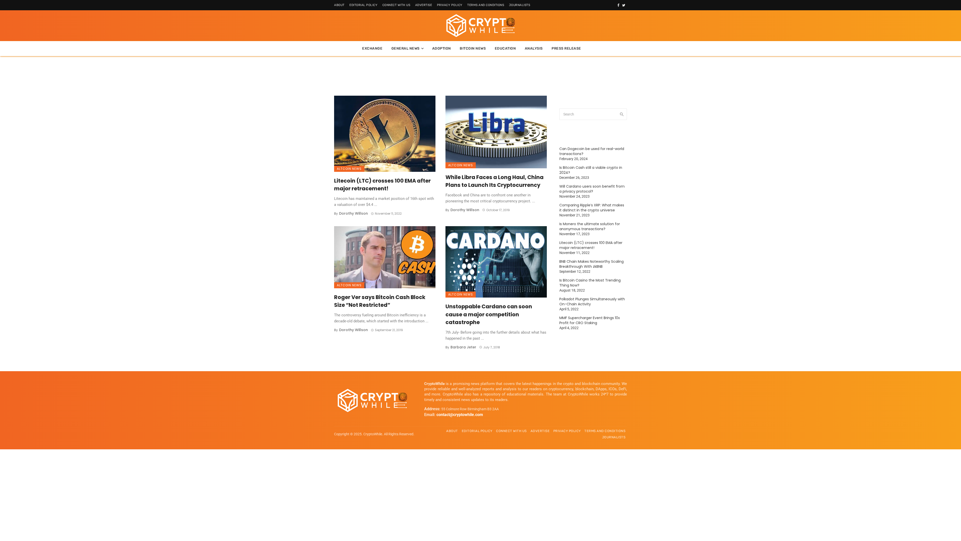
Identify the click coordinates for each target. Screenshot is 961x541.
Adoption (441, 48)
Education (505, 48)
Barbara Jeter (463, 347)
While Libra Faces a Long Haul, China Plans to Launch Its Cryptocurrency (494, 181)
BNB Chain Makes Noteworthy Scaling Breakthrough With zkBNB (591, 264)
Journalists (519, 5)
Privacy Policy (449, 5)
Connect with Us (396, 5)
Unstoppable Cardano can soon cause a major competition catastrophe (488, 314)
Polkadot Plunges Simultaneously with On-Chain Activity (592, 302)
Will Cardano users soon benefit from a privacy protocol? (592, 189)
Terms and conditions (485, 5)
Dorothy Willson (353, 213)
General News (405, 48)
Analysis (534, 48)
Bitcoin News (473, 48)
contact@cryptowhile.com (459, 414)
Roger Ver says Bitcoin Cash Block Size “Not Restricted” (379, 301)
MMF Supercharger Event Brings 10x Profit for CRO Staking (589, 320)
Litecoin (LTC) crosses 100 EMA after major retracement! (382, 184)
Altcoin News (349, 169)
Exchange (372, 48)
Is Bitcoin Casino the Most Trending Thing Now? (590, 283)
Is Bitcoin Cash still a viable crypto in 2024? (590, 170)
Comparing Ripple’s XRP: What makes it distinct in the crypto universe (591, 208)
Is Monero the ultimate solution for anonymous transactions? (589, 226)
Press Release (566, 48)
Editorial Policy (363, 5)
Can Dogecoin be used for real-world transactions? (591, 151)
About (339, 5)
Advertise (423, 5)
